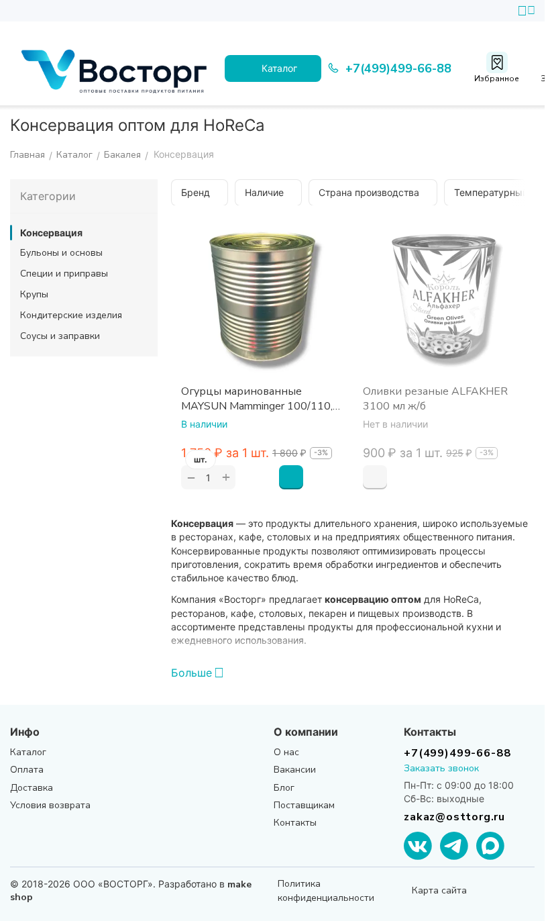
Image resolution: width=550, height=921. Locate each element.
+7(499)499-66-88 (457, 753)
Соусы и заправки (60, 336)
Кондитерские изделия (71, 315)
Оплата (27, 769)
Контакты (295, 822)
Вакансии (295, 769)
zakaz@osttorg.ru (454, 817)
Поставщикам (304, 805)
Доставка (31, 787)
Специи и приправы (64, 273)
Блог (284, 787)
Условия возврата (50, 805)
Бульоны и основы (61, 252)
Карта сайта (439, 890)
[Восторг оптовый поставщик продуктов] (117, 68)
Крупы (34, 294)
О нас (286, 752)
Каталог (28, 752)
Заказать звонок (441, 768)
